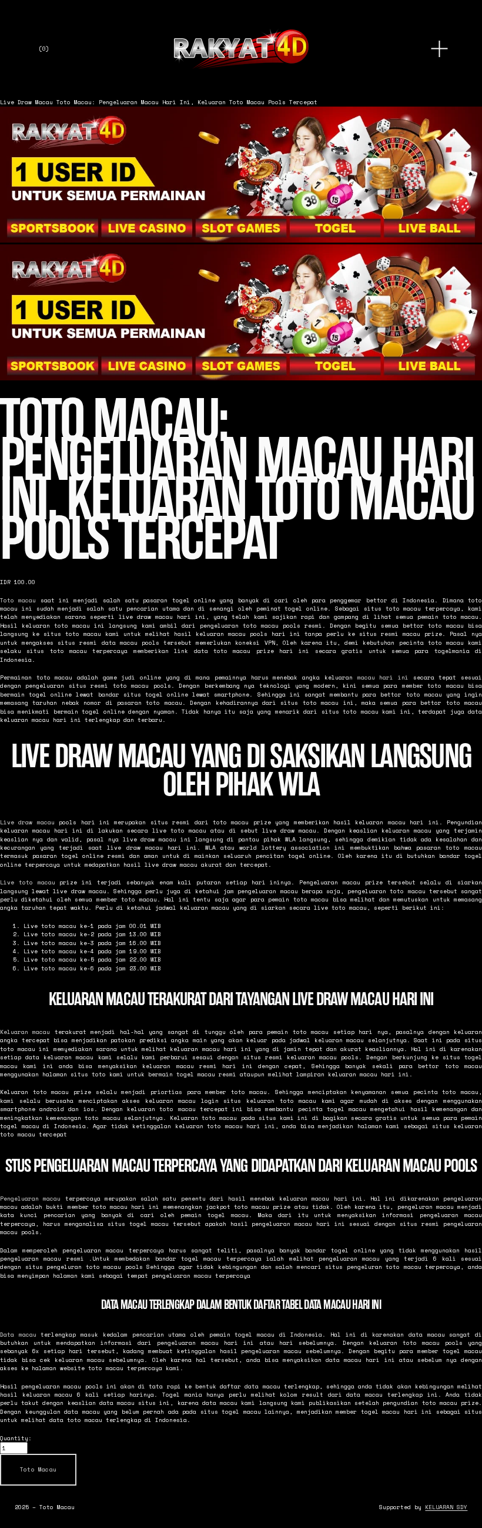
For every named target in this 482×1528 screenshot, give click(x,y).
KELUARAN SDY (446, 1507)
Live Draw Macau (26, 102)
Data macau (18, 1334)
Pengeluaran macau (30, 1198)
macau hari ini (383, 677)
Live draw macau (27, 822)
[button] (38, 1470)
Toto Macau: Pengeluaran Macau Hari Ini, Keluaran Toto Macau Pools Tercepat (186, 102)
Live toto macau (27, 882)
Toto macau (18, 600)
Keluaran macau (25, 1031)
